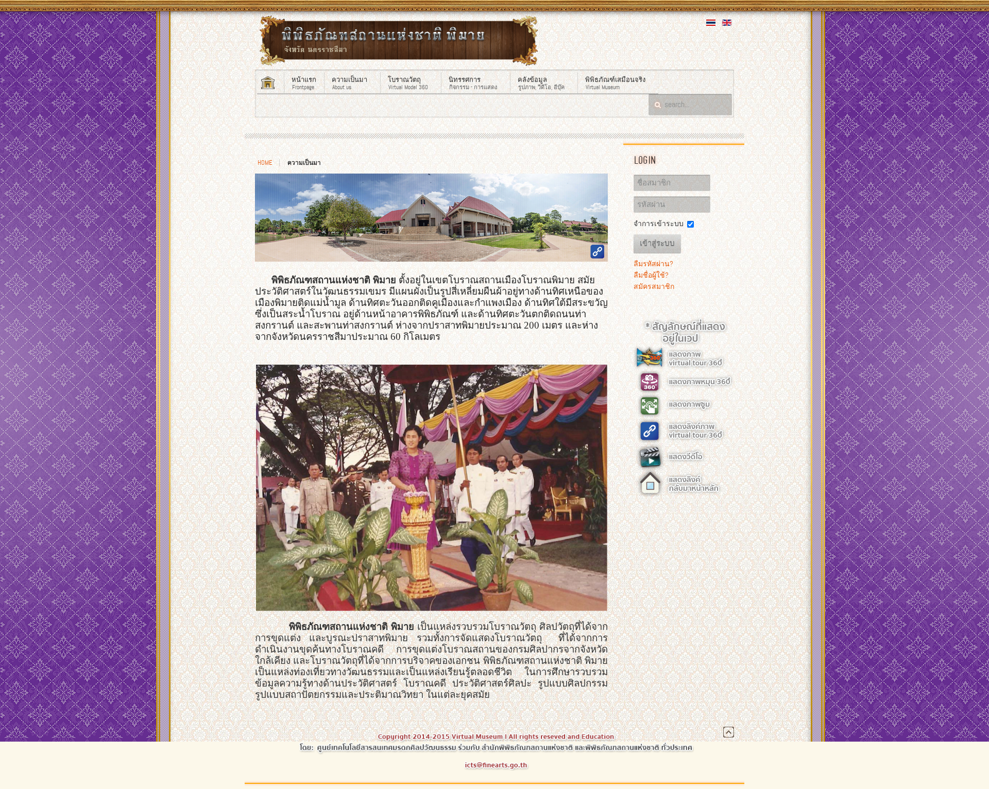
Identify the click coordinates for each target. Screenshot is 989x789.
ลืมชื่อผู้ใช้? (651, 275)
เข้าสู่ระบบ (657, 243)
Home (265, 162)
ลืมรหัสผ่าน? (653, 264)
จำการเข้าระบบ (659, 223)
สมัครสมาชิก (654, 286)
